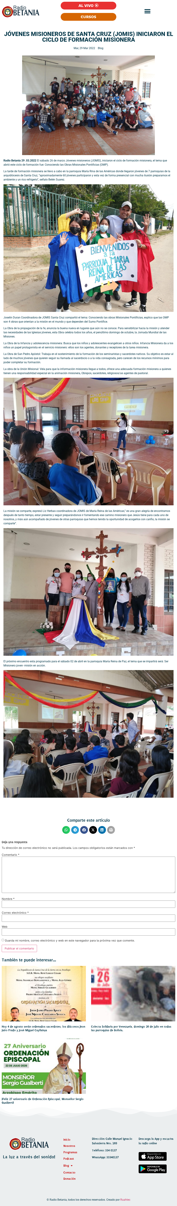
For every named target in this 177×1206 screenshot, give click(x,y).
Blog (100, 48)
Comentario (10, 854)
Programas (70, 1152)
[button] (147, 11)
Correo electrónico (15, 912)
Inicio (66, 1139)
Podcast (68, 1158)
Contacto (69, 1172)
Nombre (8, 898)
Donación (69, 1178)
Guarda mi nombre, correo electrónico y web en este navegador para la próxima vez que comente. (70, 940)
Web (4, 926)
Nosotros (69, 1146)
